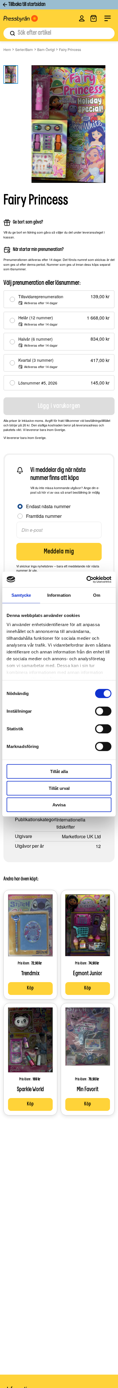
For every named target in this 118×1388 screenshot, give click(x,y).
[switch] (103, 711)
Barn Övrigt (46, 49)
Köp (30, 988)
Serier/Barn (24, 49)
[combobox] (59, 33)
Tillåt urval (59, 788)
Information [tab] (59, 595)
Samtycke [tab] (21, 595)
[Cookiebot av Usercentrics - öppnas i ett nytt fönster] (86, 579)
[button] (82, 18)
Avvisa (59, 804)
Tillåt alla (59, 771)
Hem (7, 49)
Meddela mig (59, 551)
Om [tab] (96, 595)
